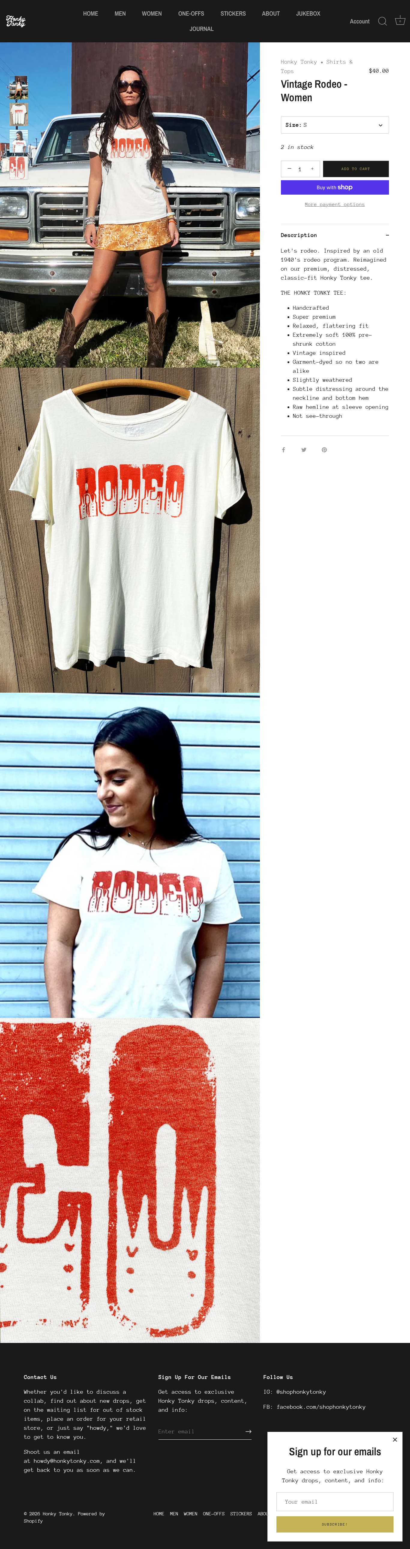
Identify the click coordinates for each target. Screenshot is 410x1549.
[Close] (395, 1439)
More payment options (335, 204)
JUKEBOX (308, 13)
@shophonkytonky (301, 1392)
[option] (19, 88)
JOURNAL (202, 29)
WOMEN (152, 13)
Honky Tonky (299, 62)
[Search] (382, 21)
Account (359, 21)
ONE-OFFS (191, 13)
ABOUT (271, 13)
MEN (120, 13)
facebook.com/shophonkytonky (321, 1407)
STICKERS (233, 13)
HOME (90, 13)
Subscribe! (335, 1524)
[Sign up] (249, 1432)
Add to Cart (356, 169)
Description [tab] (299, 235)
